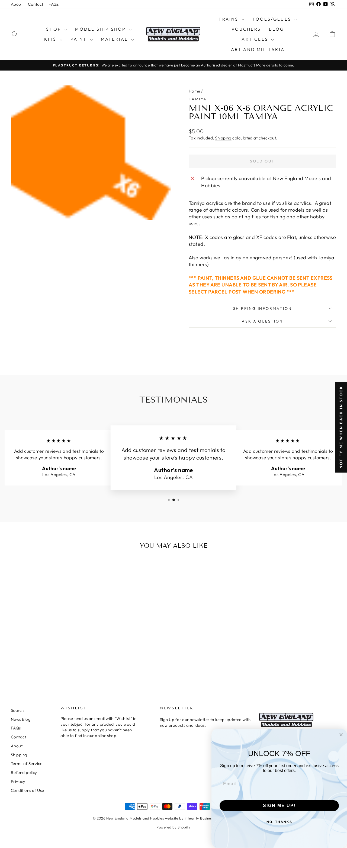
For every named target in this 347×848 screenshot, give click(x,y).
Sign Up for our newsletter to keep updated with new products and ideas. (205, 722)
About (17, 4)
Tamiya (198, 99)
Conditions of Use (27, 790)
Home (194, 91)
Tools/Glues (272, 19)
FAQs (54, 4)
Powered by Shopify (173, 827)
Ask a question (262, 321)
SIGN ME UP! (279, 805)
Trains (229, 19)
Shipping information (262, 308)
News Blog (21, 719)
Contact (35, 4)
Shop (54, 29)
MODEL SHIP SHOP (101, 29)
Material (115, 39)
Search (17, 710)
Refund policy (24, 772)
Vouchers (246, 29)
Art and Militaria (258, 49)
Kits (51, 39)
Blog (276, 29)
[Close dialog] (341, 734)
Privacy (18, 781)
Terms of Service (26, 763)
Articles (256, 39)
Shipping (223, 138)
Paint (79, 39)
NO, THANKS (279, 822)
